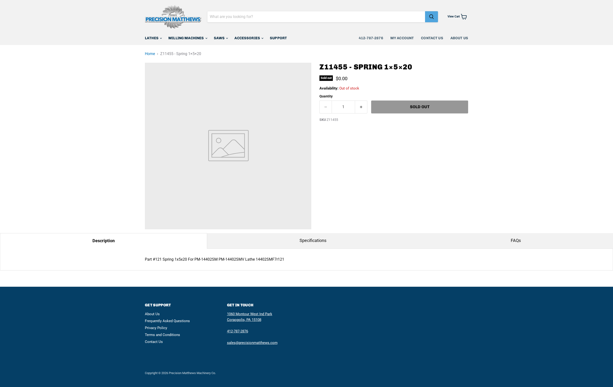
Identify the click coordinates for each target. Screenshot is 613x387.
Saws (220, 38)
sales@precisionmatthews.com (252, 343)
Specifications (313, 240)
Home (150, 54)
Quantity (326, 96)
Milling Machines (186, 38)
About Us (459, 38)
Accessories (247, 38)
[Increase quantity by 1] (361, 107)
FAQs (516, 240)
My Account (402, 38)
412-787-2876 (371, 38)
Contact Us (432, 38)
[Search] (431, 16)
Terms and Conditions (162, 335)
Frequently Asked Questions (167, 321)
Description (103, 240)
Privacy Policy (156, 328)
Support (278, 38)
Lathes (152, 38)
